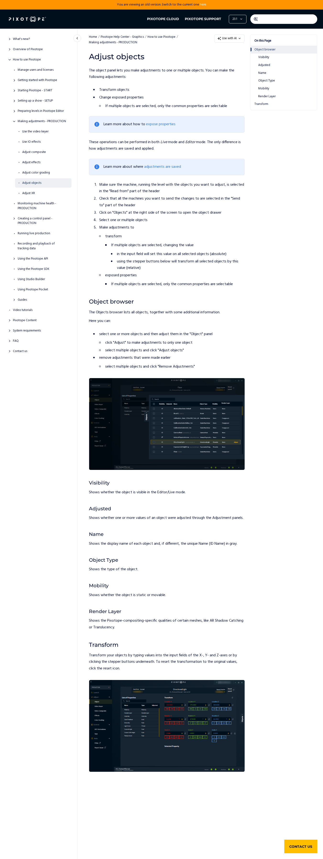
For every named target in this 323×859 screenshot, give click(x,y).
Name (262, 73)
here (203, 4)
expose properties (160, 124)
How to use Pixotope (27, 59)
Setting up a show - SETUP (35, 100)
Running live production (34, 233)
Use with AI (229, 38)
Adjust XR (28, 193)
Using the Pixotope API (33, 258)
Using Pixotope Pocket (33, 289)
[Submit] (256, 19)
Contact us (20, 351)
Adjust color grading (36, 172)
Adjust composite (34, 152)
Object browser (264, 49)
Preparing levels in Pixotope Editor (41, 111)
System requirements (27, 330)
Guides (22, 299)
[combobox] (284, 19)
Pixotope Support (203, 19)
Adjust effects (31, 162)
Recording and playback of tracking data (36, 246)
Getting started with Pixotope (37, 80)
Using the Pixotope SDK (33, 268)
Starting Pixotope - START (35, 90)
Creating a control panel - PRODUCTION (35, 220)
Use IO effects (31, 142)
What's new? (21, 39)
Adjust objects (31, 183)
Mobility (263, 88)
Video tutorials (23, 310)
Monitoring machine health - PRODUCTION (37, 206)
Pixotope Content (25, 320)
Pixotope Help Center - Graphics (122, 36)
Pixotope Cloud (163, 19)
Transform (261, 104)
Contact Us (300, 846)
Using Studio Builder (31, 279)
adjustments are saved (162, 167)
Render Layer (267, 96)
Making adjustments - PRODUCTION (42, 121)
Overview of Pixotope (28, 49)
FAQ (16, 340)
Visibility (263, 57)
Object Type (266, 80)
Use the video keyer (35, 131)
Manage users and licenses (36, 70)
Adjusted (264, 65)
